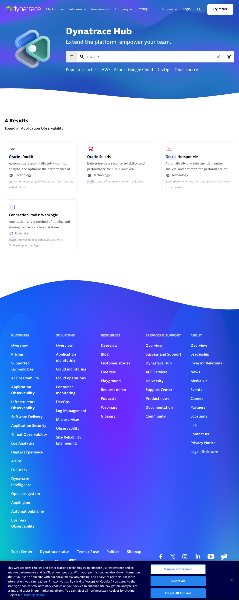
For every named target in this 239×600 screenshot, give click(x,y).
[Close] (231, 580)
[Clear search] (218, 56)
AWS (106, 70)
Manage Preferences (178, 569)
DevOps (163, 70)
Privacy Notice (34, 595)
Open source (186, 70)
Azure (119, 70)
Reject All (178, 581)
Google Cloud (140, 70)
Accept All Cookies (178, 593)
